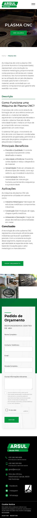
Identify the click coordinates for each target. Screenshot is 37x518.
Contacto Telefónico (11, 345)
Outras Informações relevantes (15, 377)
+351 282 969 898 (15, 457)
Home (4, 56)
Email (6, 355)
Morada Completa (11, 366)
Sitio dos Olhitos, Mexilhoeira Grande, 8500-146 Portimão (19, 476)
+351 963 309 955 (15, 463)
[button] (33, 4)
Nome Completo (10, 334)
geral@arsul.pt (14, 469)
